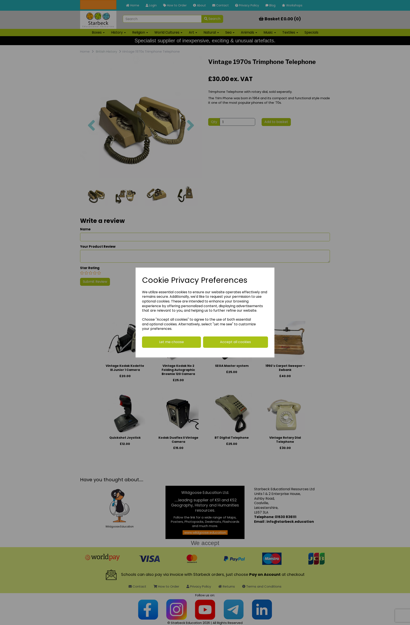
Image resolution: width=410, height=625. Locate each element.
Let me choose (171, 341)
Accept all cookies (235, 341)
